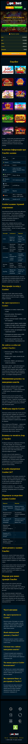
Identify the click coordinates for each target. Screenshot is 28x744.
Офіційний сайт (15, 53)
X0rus (2, 43)
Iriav (2, 37)
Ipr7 (2, 40)
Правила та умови (14, 737)
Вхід (10, 7)
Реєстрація (18, 7)
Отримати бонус (14, 25)
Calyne (2, 46)
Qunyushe (3, 49)
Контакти (21, 737)
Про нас (6, 737)
